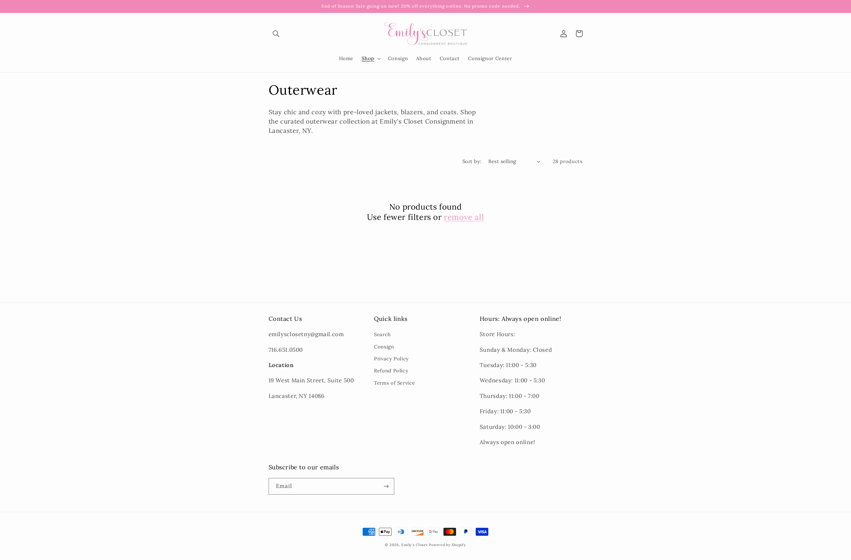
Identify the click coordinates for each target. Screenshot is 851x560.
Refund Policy (391, 370)
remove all (464, 217)
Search (382, 334)
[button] (276, 33)
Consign (384, 346)
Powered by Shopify (447, 544)
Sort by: (471, 161)
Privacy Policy (391, 358)
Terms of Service (394, 383)
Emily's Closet (414, 544)
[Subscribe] (386, 486)
